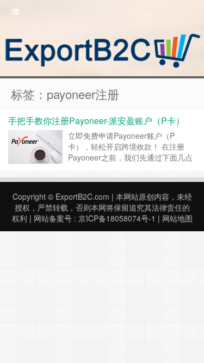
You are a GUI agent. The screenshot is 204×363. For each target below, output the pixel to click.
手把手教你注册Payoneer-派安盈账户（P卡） (96, 120)
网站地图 (177, 218)
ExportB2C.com (82, 196)
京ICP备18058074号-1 (117, 218)
